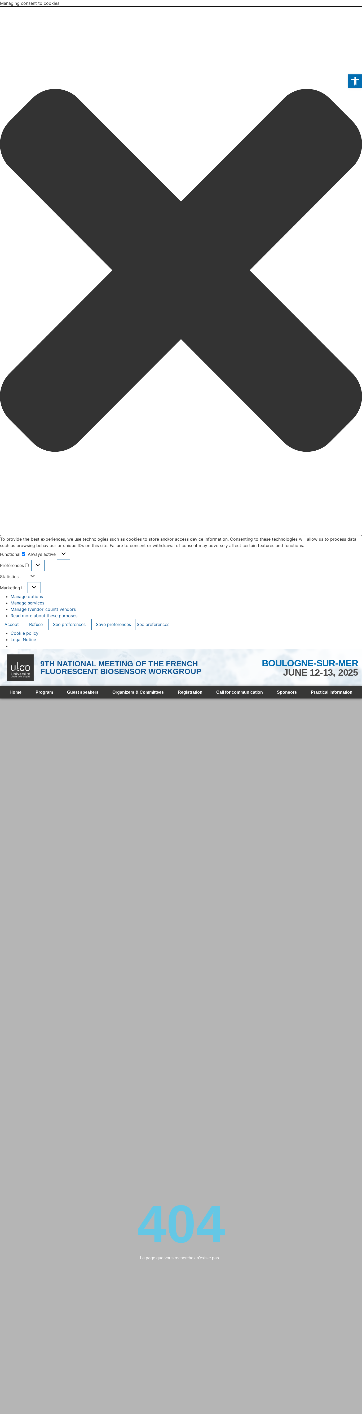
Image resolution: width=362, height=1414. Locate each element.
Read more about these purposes (44, 615)
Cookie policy (24, 633)
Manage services (27, 603)
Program (44, 692)
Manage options (27, 596)
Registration (190, 692)
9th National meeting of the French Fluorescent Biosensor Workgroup (120, 667)
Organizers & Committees (138, 692)
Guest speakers (83, 692)
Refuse (36, 624)
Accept (12, 624)
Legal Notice (23, 639)
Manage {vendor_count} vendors (43, 609)
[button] (355, 81)
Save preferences (113, 624)
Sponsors (287, 692)
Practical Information (331, 692)
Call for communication (239, 692)
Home (15, 692)
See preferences (69, 624)
